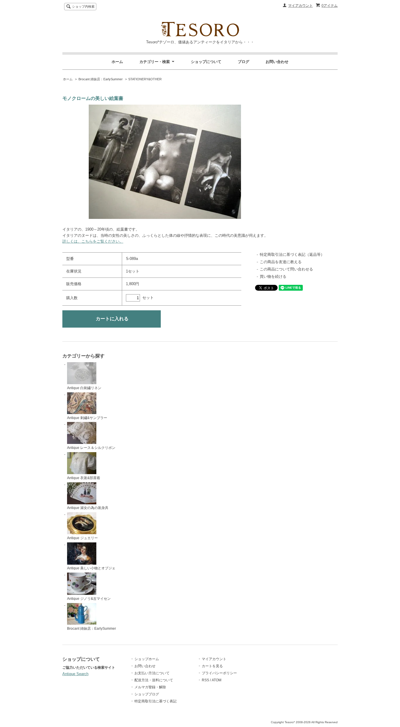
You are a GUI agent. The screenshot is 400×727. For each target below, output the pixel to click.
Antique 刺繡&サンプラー (87, 418)
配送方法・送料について (153, 680)
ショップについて (206, 61)
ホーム (117, 61)
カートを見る (212, 666)
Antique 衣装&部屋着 (83, 478)
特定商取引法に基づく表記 (155, 701)
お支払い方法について (152, 673)
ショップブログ (146, 694)
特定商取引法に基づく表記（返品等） (292, 254)
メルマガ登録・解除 (150, 687)
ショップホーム (146, 659)
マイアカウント (300, 6)
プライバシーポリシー (219, 673)
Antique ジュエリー (82, 538)
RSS (205, 680)
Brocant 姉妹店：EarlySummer (100, 79)
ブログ (243, 61)
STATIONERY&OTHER (145, 79)
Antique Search (75, 674)
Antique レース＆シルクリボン (91, 448)
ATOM (216, 680)
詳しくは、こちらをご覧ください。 (92, 241)
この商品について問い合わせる (286, 269)
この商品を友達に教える (281, 262)
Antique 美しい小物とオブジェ (91, 568)
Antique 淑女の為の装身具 (87, 508)
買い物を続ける (273, 276)
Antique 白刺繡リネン (84, 388)
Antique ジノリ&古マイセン (89, 599)
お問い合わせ (277, 61)
